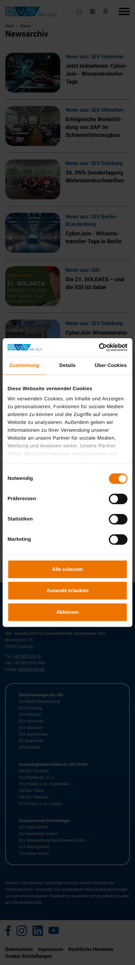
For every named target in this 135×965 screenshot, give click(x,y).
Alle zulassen (67, 569)
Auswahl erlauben (67, 590)
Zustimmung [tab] (24, 365)
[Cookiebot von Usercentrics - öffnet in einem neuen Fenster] (98, 347)
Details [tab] (67, 365)
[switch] (118, 499)
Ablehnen (67, 612)
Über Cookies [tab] (111, 365)
